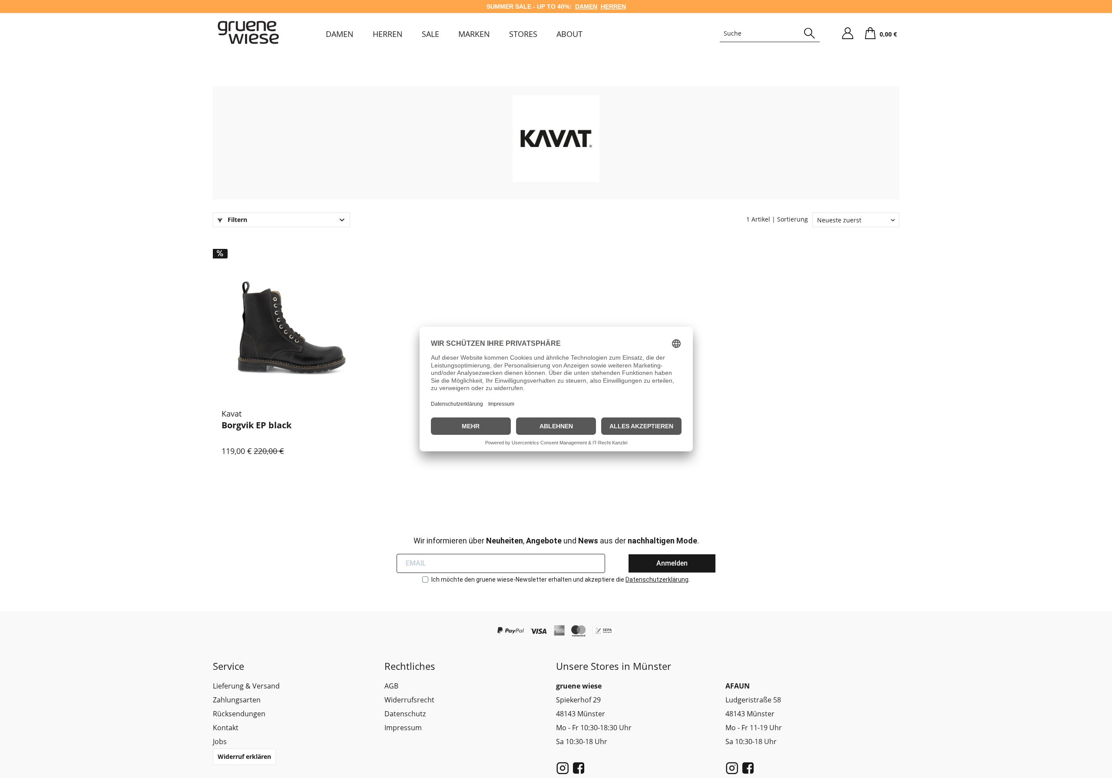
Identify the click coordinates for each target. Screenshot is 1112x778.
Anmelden (672, 563)
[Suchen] (809, 33)
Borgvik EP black (256, 425)
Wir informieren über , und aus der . (556, 540)
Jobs (220, 741)
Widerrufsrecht (409, 700)
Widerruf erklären (244, 756)
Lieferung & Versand (246, 686)
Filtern (236, 219)
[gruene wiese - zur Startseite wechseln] (248, 32)
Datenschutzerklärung (657, 579)
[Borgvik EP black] (292, 319)
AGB (391, 686)
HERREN (613, 6)
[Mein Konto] (847, 33)
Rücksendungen (239, 713)
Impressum (403, 727)
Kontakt (225, 727)
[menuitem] (339, 34)
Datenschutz (405, 713)
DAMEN (586, 6)
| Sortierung (790, 219)
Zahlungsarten (237, 700)
